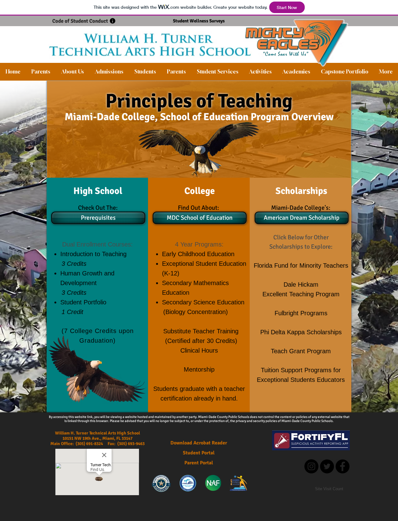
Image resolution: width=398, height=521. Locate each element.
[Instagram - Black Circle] (311, 466)
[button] (72, 71)
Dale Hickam (301, 284)
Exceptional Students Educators (301, 379)
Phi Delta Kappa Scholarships (301, 332)
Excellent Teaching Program (301, 294)
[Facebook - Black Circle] (342, 466)
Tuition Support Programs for (301, 370)
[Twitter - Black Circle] (327, 466)
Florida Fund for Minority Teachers (301, 265)
